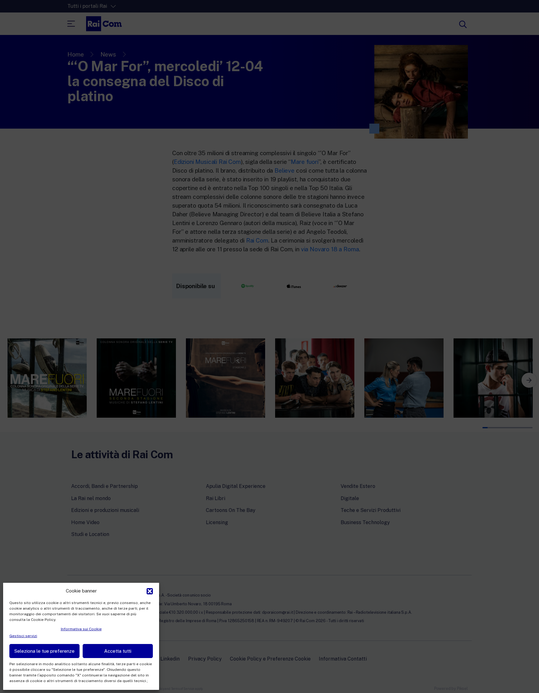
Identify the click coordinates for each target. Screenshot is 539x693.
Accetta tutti (117, 651)
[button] (150, 590)
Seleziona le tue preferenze (44, 651)
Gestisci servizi (23, 636)
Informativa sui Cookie (81, 629)
